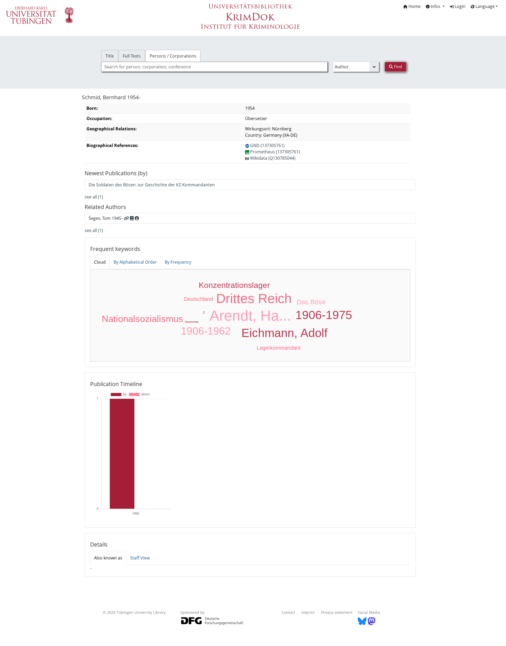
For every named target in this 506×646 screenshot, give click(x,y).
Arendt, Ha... (250, 315)
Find (397, 66)
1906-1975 (323, 315)
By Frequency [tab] (178, 262)
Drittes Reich (254, 298)
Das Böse (311, 302)
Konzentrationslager (234, 285)
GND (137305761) (267, 145)
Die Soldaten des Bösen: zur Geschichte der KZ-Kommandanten (152, 185)
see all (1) (94, 197)
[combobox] (214, 67)
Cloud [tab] (100, 262)
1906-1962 (206, 331)
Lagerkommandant (279, 348)
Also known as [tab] (108, 558)
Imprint (308, 612)
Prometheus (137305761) (275, 152)
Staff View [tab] (140, 558)
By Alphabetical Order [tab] (135, 262)
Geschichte (192, 321)
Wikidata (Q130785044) (272, 158)
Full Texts (132, 56)
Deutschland (198, 299)
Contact (288, 612)
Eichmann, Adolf (284, 333)
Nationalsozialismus (142, 319)
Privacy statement (336, 612)
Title (109, 56)
